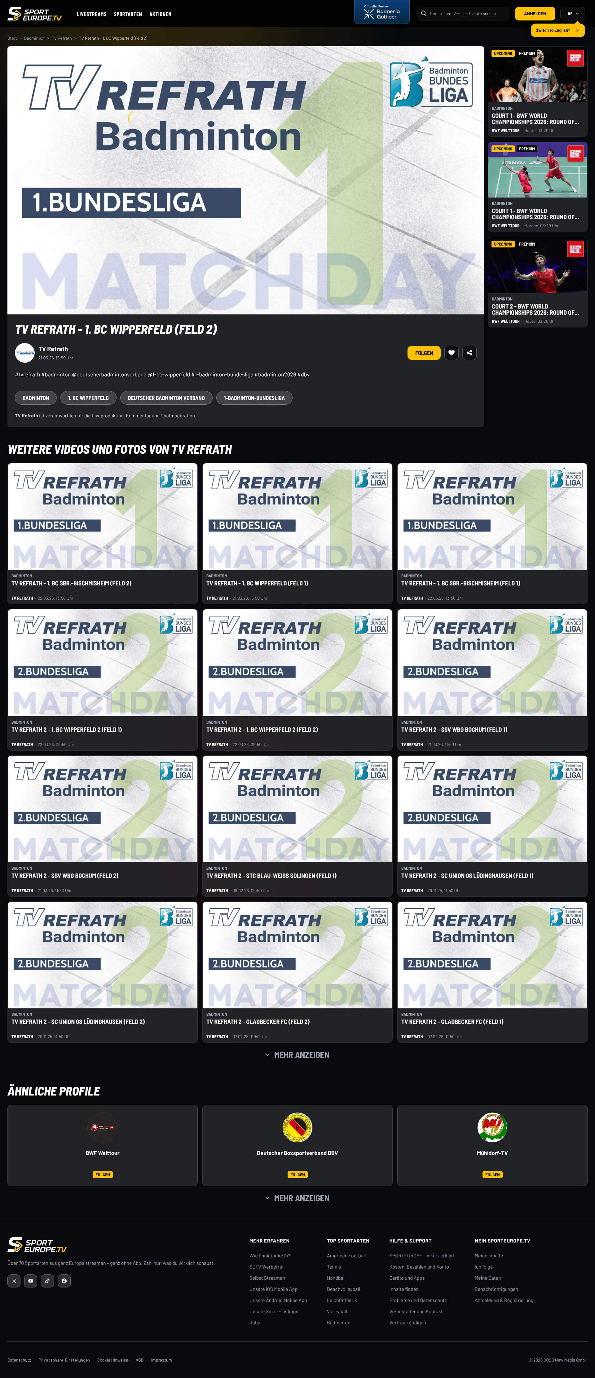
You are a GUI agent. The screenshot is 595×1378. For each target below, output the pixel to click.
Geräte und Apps (407, 1278)
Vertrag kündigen (408, 1323)
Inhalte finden (404, 1289)
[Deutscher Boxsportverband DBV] (297, 1127)
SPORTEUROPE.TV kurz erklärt (422, 1256)
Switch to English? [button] (553, 27)
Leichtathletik (342, 1300)
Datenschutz (19, 1359)
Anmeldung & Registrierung (504, 1300)
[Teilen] (469, 353)
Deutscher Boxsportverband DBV (297, 1153)
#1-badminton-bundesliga (222, 374)
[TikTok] (47, 1280)
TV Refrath (62, 38)
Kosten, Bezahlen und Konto (419, 1267)
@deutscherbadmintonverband (109, 374)
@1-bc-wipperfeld (169, 374)
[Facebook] (64, 1280)
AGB (140, 1359)
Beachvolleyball (343, 1289)
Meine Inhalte (489, 1256)
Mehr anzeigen (301, 1054)
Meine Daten (488, 1278)
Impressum (161, 1359)
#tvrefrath (27, 374)
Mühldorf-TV (492, 1153)
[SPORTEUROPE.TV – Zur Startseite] (34, 13)
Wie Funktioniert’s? (269, 1256)
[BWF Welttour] (102, 1127)
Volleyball (337, 1311)
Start (12, 38)
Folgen (424, 352)
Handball (336, 1278)
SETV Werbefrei (266, 1267)
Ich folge (484, 1267)
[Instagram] (13, 1280)
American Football (346, 1256)
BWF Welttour (102, 1153)
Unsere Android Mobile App (278, 1300)
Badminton (34, 38)
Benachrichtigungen (496, 1289)
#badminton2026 (275, 374)
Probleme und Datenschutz (418, 1300)
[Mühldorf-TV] (492, 1127)
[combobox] (468, 13)
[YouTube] (30, 1280)
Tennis (334, 1267)
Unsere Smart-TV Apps (273, 1311)
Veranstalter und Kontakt (416, 1311)
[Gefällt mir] (451, 353)
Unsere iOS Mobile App (273, 1289)
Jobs (254, 1323)
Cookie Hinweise (112, 1359)
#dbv (303, 374)
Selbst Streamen (267, 1278)
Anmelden (535, 13)
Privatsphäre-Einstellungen (64, 1359)
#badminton (56, 374)
